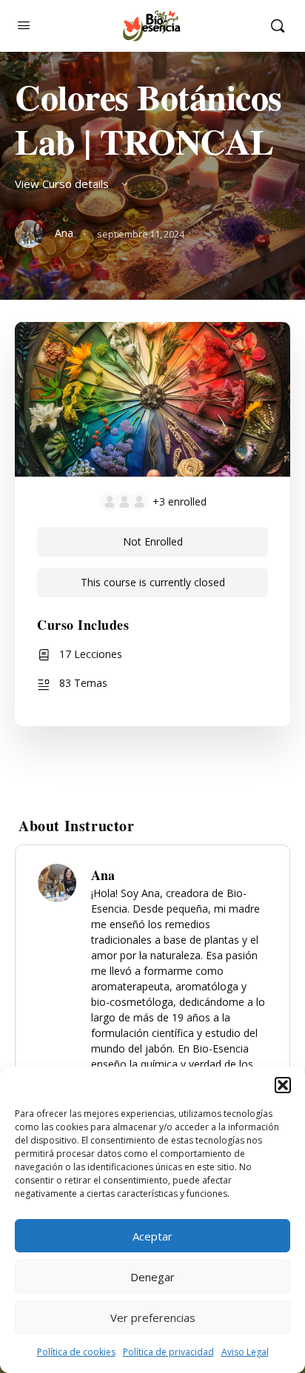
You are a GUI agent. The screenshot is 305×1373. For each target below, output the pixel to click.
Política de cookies (76, 1352)
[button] (282, 1085)
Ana (103, 874)
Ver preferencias (152, 1317)
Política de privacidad (168, 1352)
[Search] (277, 26)
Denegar (152, 1276)
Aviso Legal (245, 1352)
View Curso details (63, 183)
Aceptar (152, 1236)
